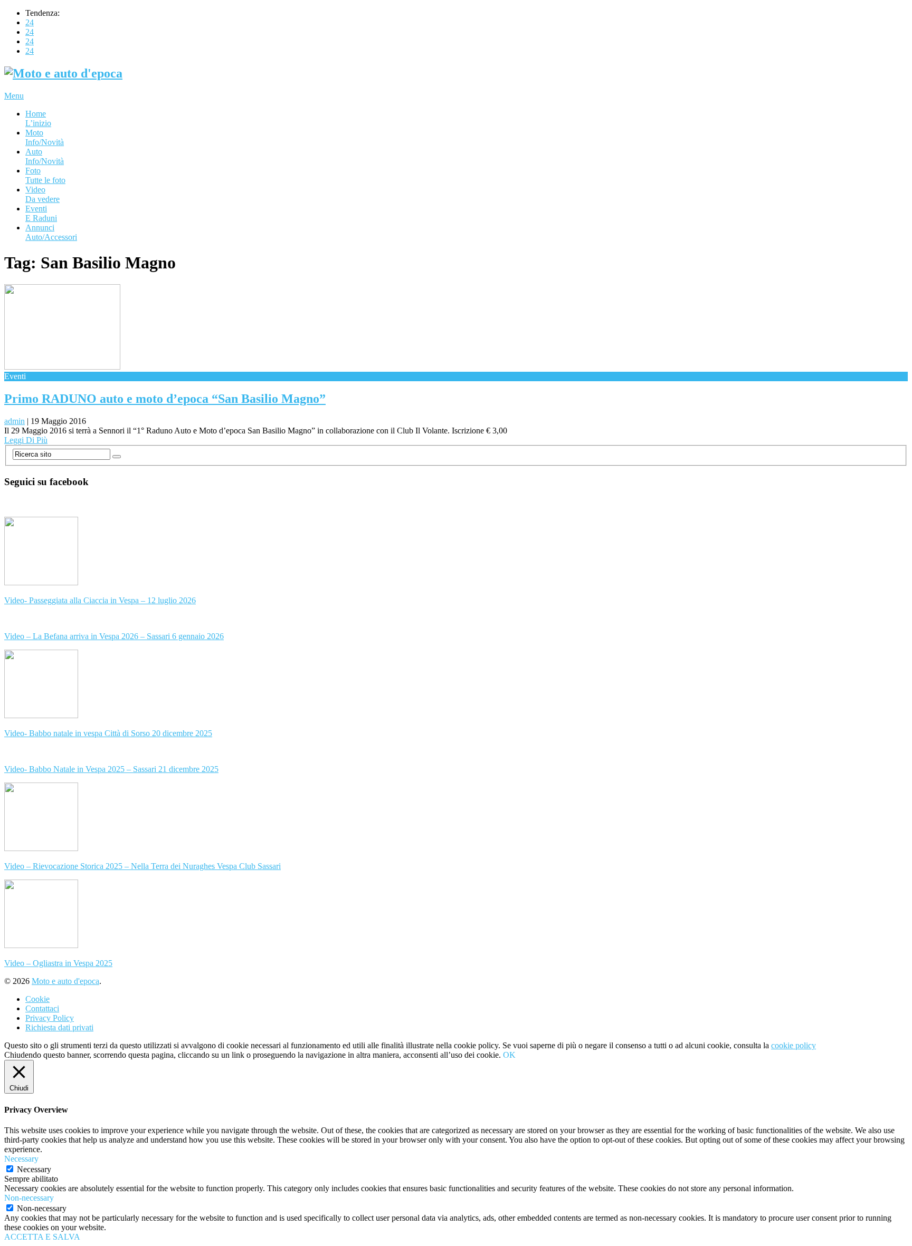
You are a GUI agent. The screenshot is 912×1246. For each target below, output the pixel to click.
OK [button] (509, 1054)
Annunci (51, 232)
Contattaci (42, 1008)
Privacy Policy (49, 1017)
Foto (45, 175)
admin (14, 421)
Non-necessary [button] (29, 1197)
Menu (14, 95)
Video (42, 194)
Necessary (34, 1169)
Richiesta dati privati (59, 1027)
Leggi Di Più (26, 440)
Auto (44, 156)
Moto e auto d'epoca (65, 981)
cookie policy (793, 1045)
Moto (44, 137)
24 (29, 22)
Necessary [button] (21, 1158)
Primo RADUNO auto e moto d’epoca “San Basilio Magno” (165, 398)
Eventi (41, 213)
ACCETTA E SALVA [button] (42, 1236)
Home (38, 118)
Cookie (37, 998)
